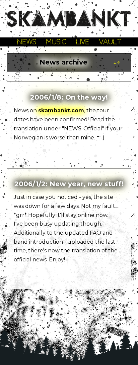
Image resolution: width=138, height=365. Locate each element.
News (26, 42)
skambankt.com (61, 110)
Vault (110, 42)
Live (82, 42)
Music (56, 42)
